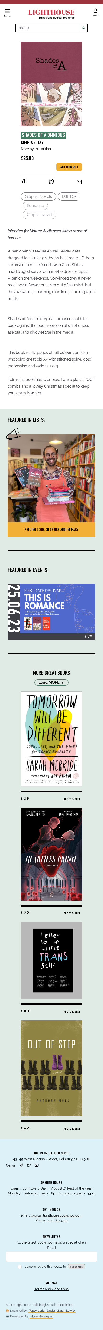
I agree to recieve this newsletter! (45, 1266)
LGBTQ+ (69, 196)
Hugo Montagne (41, 1316)
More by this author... (37, 149)
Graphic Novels (38, 196)
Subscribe (76, 1266)
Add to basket (69, 167)
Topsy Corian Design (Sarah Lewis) (52, 1310)
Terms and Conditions (51, 1289)
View (88, 637)
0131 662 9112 (57, 1220)
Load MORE (51, 682)
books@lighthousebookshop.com (56, 1215)
